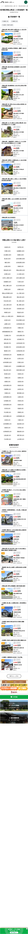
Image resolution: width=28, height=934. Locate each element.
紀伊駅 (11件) (7, 274)
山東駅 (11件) (7, 324)
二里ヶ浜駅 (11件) (7, 304)
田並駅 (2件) (21, 404)
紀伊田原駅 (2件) (7, 396)
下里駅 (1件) (21, 420)
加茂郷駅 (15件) (20, 251)
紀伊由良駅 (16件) (20, 347)
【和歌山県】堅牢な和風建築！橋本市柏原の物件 (13, 586)
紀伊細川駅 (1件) (21, 350)
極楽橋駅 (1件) (20, 354)
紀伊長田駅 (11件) (7, 362)
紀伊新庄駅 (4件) (21, 324)
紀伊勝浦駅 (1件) (21, 416)
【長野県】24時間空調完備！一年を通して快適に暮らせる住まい (14, 510)
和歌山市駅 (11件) (20, 270)
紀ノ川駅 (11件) (20, 293)
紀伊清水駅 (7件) (21, 343)
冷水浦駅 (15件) (7, 254)
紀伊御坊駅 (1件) (7, 431)
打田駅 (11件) (20, 362)
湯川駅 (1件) (7, 420)
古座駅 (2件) (21, 396)
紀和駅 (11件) (20, 289)
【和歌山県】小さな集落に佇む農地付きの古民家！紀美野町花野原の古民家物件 (13, 470)
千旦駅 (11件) (20, 281)
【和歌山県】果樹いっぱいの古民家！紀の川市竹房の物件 (13, 199)
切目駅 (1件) (21, 373)
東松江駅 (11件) (20, 297)
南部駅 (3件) (7, 381)
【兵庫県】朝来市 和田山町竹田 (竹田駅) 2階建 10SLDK (12, 622)
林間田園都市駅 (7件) (7, 331)
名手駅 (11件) (20, 358)
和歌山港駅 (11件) (7, 297)
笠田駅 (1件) (7, 393)
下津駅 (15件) (7, 251)
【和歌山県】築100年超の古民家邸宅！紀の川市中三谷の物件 (13, 67)
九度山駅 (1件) (7, 435)
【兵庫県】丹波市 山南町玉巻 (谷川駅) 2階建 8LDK (13, 640)
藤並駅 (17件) (7, 350)
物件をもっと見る (14, 676)
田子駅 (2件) (7, 408)
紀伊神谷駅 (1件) (7, 354)
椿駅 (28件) (7, 262)
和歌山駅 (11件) (7, 270)
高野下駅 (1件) (20, 435)
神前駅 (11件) (7, 312)
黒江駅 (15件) (7, 258)
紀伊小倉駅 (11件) (20, 277)
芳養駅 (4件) (21, 327)
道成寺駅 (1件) (20, 423)
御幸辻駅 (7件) (7, 343)
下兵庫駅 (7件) (7, 335)
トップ (2, 6)
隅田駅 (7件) (21, 331)
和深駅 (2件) (21, 408)
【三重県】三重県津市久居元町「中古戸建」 (12, 657)
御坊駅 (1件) (7, 427)
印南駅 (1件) (7, 377)
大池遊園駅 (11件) (20, 366)
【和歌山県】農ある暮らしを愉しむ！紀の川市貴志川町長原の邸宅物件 (13, 179)
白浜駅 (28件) (7, 266)
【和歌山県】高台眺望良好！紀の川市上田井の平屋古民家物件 (13, 86)
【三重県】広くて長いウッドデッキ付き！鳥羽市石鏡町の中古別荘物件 (13, 452)
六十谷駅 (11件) (20, 274)
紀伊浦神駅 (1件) (7, 423)
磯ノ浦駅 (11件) (20, 304)
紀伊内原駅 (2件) (7, 385)
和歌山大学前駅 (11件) (7, 293)
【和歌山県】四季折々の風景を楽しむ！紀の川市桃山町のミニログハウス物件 (13, 161)
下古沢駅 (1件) (7, 439)
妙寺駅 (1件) (21, 389)
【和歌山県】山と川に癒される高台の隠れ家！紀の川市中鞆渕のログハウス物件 (13, 123)
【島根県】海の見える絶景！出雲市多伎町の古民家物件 (13, 568)
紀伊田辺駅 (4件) (7, 327)
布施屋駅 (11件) (7, 281)
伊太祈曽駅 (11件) (20, 320)
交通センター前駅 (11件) (7, 316)
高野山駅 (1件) (7, 358)
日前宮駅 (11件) (20, 308)
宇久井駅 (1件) (7, 412)
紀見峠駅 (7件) (20, 339)
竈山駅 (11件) (20, 312)
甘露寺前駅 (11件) (20, 370)
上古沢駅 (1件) (20, 439)
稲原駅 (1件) (21, 377)
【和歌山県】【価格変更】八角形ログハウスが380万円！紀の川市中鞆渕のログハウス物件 (13, 142)
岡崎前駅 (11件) (20, 316)
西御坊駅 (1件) (20, 431)
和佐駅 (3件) (21, 385)
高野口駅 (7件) (7, 339)
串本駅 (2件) (21, 400)
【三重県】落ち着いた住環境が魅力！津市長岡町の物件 (13, 603)
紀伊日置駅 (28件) (20, 258)
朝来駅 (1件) (21, 266)
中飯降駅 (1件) (7, 389)
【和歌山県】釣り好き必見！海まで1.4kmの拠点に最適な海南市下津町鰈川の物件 (13, 549)
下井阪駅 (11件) (7, 366)
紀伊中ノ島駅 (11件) (7, 277)
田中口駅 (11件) (7, 308)
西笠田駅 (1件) (20, 393)
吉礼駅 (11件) (7, 320)
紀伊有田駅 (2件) (7, 404)
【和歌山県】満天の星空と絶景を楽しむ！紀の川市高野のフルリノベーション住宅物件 (13, 30)
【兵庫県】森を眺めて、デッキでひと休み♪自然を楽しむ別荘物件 (13, 490)
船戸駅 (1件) (21, 247)
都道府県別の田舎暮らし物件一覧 (11, 6)
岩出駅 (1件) (7, 247)
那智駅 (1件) (21, 412)
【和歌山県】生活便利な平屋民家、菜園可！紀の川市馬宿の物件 (13, 49)
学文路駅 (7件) (7, 347)
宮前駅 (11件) (7, 289)
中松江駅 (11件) (7, 300)
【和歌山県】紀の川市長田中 (8, 217)
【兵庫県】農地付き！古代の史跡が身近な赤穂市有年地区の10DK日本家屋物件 (13, 530)
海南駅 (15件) (20, 254)
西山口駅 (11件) (7, 370)
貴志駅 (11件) (7, 373)
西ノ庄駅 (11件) (20, 300)
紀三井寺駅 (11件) (20, 285)
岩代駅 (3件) (21, 381)
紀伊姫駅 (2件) (7, 400)
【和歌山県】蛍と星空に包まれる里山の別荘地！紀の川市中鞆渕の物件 (13, 105)
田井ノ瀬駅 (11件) (7, 285)
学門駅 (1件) (21, 427)
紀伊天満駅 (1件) (7, 416)
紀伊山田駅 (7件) (21, 335)
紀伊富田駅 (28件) (20, 262)
